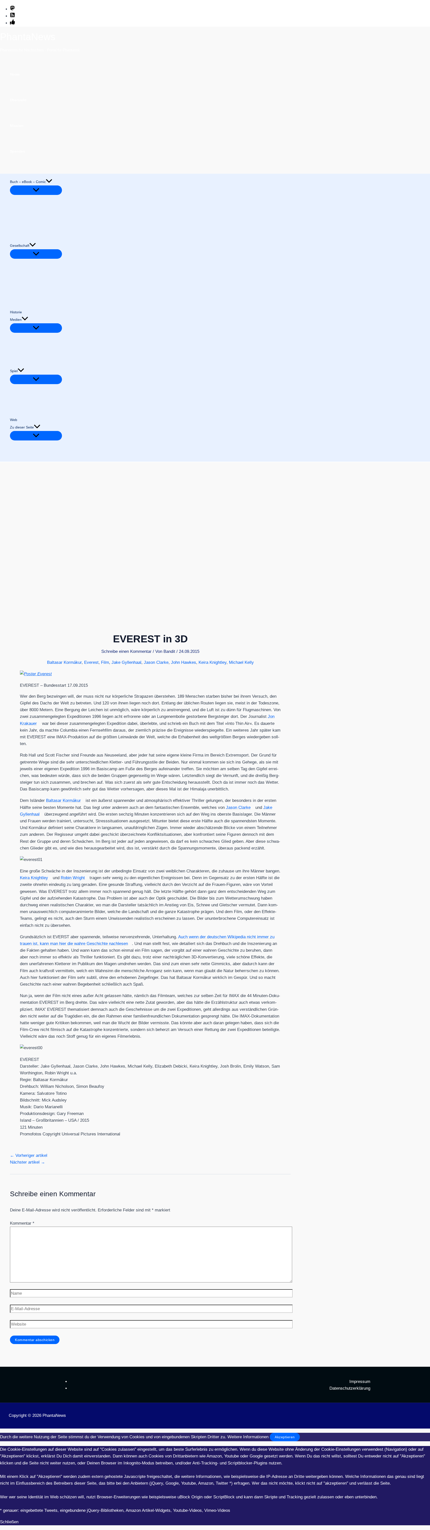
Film (105, 662)
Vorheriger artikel (28, 1155)
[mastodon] (12, 9)
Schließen (9, 1522)
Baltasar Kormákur (64, 662)
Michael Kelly (241, 662)
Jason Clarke (156, 662)
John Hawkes (183, 662)
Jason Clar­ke (238, 807)
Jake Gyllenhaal (126, 662)
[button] (49, 181)
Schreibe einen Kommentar (126, 651)
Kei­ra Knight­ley (34, 877)
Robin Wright (73, 877)
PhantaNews (27, 36)
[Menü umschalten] (36, 190)
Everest (91, 662)
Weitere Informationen (248, 1437)
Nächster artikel (27, 1162)
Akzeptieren (285, 1437)
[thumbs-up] (12, 23)
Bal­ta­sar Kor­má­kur (63, 800)
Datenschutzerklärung (349, 1388)
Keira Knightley (212, 662)
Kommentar (22, 1223)
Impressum (359, 1381)
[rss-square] (12, 16)
